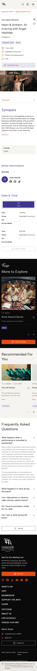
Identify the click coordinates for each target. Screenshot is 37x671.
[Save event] (34, 24)
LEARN (5, 604)
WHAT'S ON (7, 586)
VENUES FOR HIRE (10, 622)
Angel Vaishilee (15, 177)
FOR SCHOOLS (9, 618)
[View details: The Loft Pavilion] (16, 385)
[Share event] (34, 19)
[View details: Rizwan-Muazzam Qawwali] (18, 303)
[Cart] (28, 4)
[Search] (23, 4)
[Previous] (29, 335)
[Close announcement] (33, 664)
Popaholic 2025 (7, 12)
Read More (5, 134)
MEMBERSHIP (8, 595)
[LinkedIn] (26, 580)
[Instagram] (3, 580)
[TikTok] (12, 580)
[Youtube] (17, 580)
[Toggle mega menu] (33, 4)
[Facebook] (7, 580)
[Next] (33, 335)
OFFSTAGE (7, 609)
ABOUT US (7, 614)
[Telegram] (22, 580)
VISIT (4, 591)
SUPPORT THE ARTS (11, 600)
